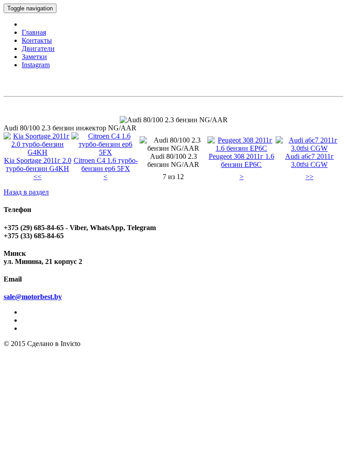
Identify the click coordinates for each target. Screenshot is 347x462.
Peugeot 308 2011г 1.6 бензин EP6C (241, 160)
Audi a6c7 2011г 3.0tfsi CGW (309, 160)
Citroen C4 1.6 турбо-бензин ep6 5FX (106, 164)
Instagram (36, 65)
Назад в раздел (26, 192)
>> (309, 176)
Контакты (37, 40)
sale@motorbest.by (33, 296)
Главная (34, 32)
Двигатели (38, 48)
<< (37, 176)
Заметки (34, 56)
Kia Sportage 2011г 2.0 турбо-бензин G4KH (37, 164)
